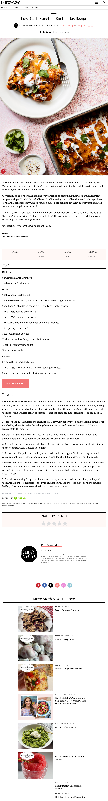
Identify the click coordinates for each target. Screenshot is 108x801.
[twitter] (50, 585)
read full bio (45, 565)
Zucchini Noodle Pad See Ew (15, 236)
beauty (16, 7)
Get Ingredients (15, 383)
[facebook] (44, 585)
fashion (5, 7)
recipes (54, 14)
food (25, 7)
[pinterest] (3, 171)
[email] (63, 585)
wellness (36, 7)
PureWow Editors (30, 25)
